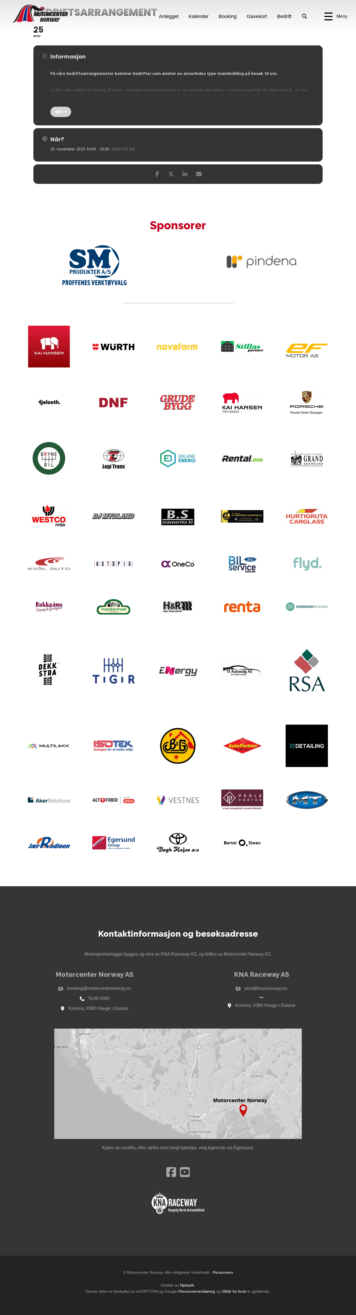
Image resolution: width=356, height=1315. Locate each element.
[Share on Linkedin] (185, 174)
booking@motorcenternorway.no (99, 988)
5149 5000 (99, 998)
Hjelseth (187, 1285)
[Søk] (305, 16)
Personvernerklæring (196, 1291)
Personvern (223, 1272)
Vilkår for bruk (234, 1291)
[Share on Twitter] (171, 174)
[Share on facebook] (157, 174)
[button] (336, 16)
